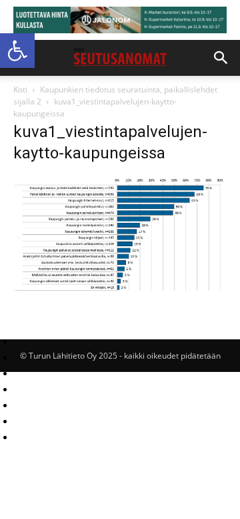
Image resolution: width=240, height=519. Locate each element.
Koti (20, 89)
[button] (17, 50)
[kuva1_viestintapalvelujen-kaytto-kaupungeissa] (120, 290)
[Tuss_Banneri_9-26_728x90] (120, 20)
